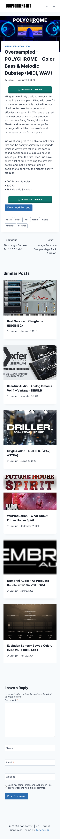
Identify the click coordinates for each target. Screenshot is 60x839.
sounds (22, 226)
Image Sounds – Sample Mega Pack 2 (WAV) (45, 247)
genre (35, 220)
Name (10, 748)
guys (45, 220)
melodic (10, 226)
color (18, 220)
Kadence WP (43, 830)
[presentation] (30, 298)
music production (14, 46)
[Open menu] (54, 6)
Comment (11, 700)
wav (28, 46)
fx (26, 220)
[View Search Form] (47, 5)
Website (10, 776)
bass (9, 220)
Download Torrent (31, 90)
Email (10, 762)
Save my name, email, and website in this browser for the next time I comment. (30, 786)
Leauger (11, 80)
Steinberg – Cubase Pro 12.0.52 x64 (15, 245)
